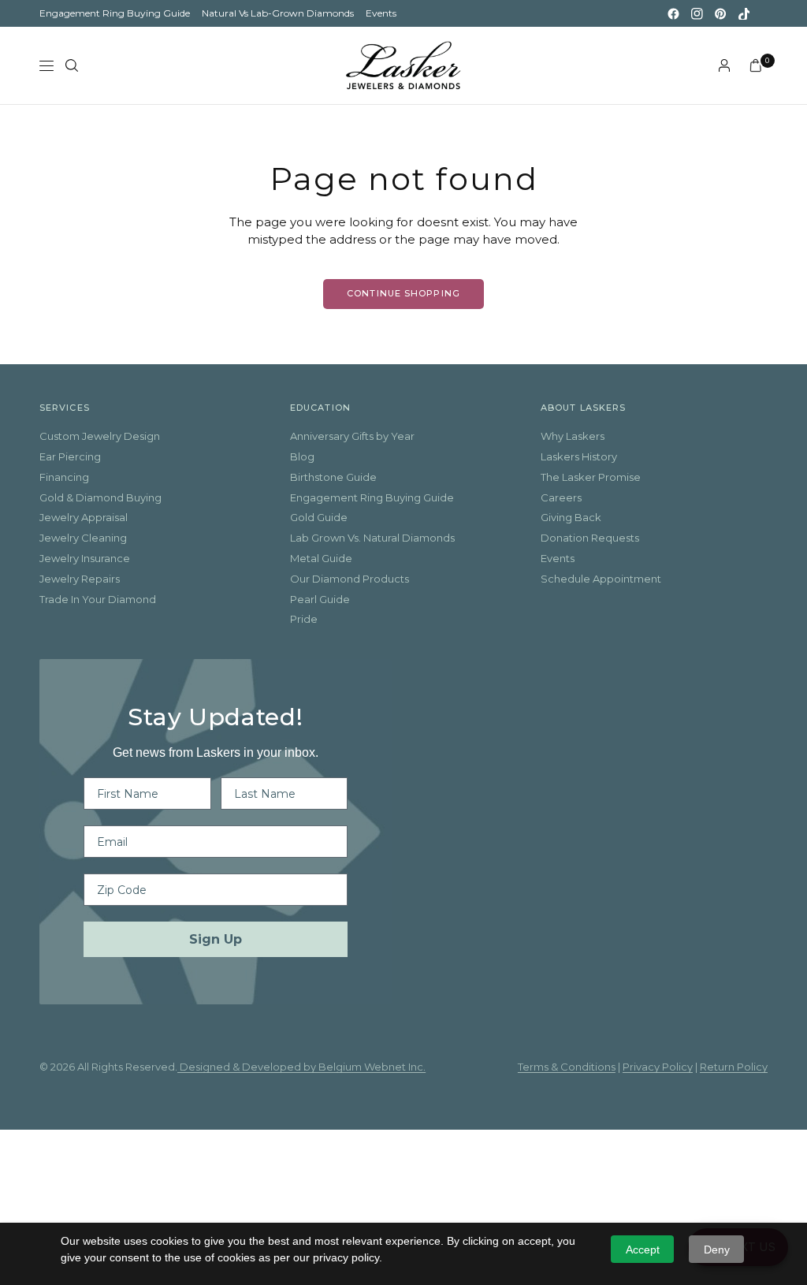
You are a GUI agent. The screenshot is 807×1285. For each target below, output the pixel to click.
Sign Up (215, 939)
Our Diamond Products (349, 578)
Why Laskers (572, 436)
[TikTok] (744, 13)
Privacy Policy (658, 1066)
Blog (302, 456)
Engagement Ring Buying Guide (114, 13)
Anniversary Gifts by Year (352, 436)
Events (381, 13)
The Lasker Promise (591, 477)
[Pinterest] (720, 13)
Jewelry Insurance (84, 558)
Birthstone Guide (333, 477)
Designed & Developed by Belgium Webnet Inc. (301, 1066)
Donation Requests (590, 537)
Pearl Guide (320, 599)
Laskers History (579, 456)
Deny (717, 1249)
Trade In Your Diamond (97, 599)
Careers (561, 497)
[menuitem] (114, 13)
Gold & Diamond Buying (100, 497)
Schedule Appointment (601, 578)
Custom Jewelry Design (99, 436)
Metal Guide (321, 558)
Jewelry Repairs (79, 578)
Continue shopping (403, 293)
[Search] (71, 65)
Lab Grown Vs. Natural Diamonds (372, 537)
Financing (64, 477)
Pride (304, 619)
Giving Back (571, 517)
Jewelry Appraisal (83, 517)
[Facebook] (673, 13)
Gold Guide (319, 517)
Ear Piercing (70, 456)
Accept (643, 1249)
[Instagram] (696, 13)
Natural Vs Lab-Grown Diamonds (278, 13)
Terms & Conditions (566, 1066)
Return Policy (734, 1066)
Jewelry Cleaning (83, 537)
